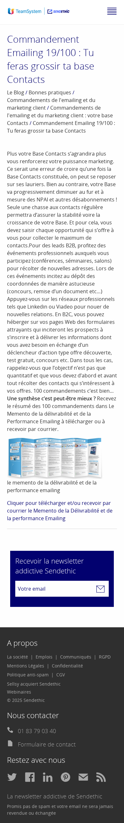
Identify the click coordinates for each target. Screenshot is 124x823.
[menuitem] (20, 656)
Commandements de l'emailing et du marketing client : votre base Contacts (60, 115)
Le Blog (15, 92)
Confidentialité (67, 666)
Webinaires (19, 692)
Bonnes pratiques (50, 92)
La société (17, 657)
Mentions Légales (25, 666)
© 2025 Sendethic (26, 700)
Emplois (44, 657)
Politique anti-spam (28, 675)
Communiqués (75, 657)
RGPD (105, 657)
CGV (60, 675)
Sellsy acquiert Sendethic (34, 684)
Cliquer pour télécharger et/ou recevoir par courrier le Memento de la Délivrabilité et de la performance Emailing (60, 510)
